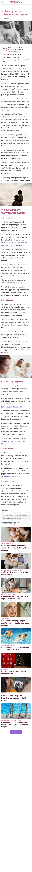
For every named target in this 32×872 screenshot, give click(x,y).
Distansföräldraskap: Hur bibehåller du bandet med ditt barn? (13, 698)
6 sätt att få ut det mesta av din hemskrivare (14, 573)
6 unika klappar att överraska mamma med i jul (13, 672)
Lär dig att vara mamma (8, 594)
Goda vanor (5, 618)
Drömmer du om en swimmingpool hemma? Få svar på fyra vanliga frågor (15, 724)
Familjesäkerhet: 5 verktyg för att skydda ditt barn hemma (15, 597)
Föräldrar (4, 669)
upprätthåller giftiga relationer (11, 406)
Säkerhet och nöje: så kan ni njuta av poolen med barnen (15, 648)
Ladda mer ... (16, 732)
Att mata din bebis (7, 543)
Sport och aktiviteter (8, 645)
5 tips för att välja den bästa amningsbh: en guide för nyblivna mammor (15, 548)
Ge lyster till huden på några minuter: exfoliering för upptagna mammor (15, 623)
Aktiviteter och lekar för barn (11, 570)
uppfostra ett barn (11, 476)
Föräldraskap (5, 7)
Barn (2, 694)
